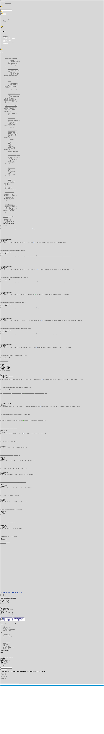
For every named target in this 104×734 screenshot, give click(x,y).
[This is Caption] (3, 225)
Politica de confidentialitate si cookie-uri (10, 636)
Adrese (4, 645)
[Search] (1, 12)
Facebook (4, 663)
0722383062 (4, 661)
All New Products (4, 361)
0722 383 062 (8, 3)
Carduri (4, 626)
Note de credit (5, 644)
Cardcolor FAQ (6, 635)
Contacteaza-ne (6, 662)
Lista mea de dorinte (7, 646)
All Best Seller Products (5, 542)
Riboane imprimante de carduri (9, 629)
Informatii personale (6, 642)
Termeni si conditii (6, 634)
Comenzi (4, 643)
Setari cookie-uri (3, 685)
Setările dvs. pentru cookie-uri (8, 647)
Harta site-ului (5, 637)
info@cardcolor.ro (8, 4)
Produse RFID (5, 628)
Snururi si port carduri (7, 630)
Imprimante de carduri (7, 627)
